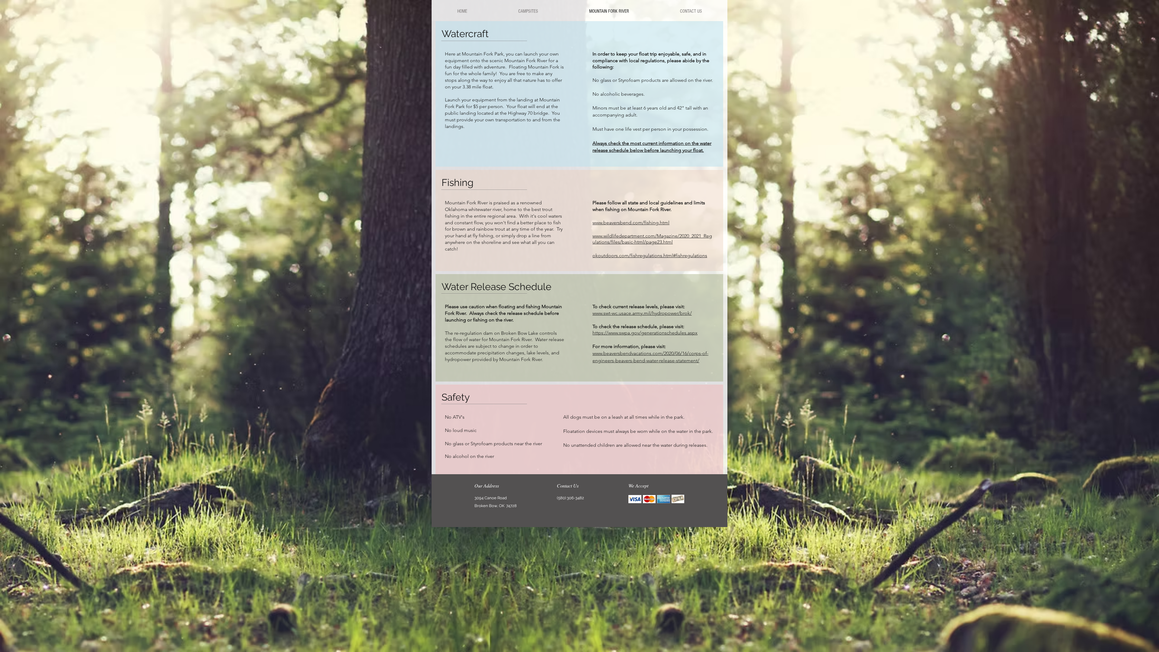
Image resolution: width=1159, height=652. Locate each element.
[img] (634, 499)
